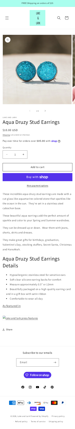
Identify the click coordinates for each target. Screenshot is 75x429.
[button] (7, 18)
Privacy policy (58, 416)
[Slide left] (30, 111)
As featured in (12, 306)
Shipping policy (56, 421)
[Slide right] (45, 111)
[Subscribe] (55, 362)
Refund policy (21, 421)
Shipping (6, 135)
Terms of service (38, 421)
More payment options (37, 185)
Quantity (7, 147)
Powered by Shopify (39, 416)
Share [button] (9, 329)
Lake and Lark (23, 416)
